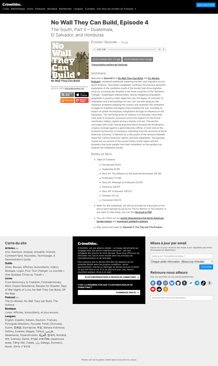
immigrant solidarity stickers (132, 221)
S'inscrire (206, 267)
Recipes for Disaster (48, 285)
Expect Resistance (23, 285)
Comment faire (14, 255)
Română (61, 335)
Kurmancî (56, 342)
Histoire (50, 251)
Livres (6, 9)
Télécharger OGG (138, 59)
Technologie (44, 255)
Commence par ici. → (127, 292)
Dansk (25, 338)
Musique (10, 270)
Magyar (30, 331)
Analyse (28, 251)
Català (30, 342)
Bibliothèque (18, 9)
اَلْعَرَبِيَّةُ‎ (42, 335)
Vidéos (54, 267)
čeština (9, 331)
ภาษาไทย (44, 338)
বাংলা (7, 338)
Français (52, 319)
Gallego (45, 342)
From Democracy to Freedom (22, 282)
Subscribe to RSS (67, 94)
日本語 (17, 327)
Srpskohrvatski (29, 335)
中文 (39, 327)
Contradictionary (51, 282)
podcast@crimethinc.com (74, 89)
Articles (10, 248)
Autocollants (41, 267)
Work (8, 285)
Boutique (52, 9)
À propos (90, 9)
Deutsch (41, 319)
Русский (36, 323)
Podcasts (40, 9)
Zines (8, 267)
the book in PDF (143, 212)
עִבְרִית (34, 338)
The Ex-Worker (14, 301)
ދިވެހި (37, 342)
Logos (20, 270)
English (9, 319)
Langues (78, 9)
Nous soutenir (206, 5)
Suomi (8, 327)
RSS (16, 248)
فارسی (49, 331)
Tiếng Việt (19, 342)
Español (19, 319)
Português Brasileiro (17, 323)
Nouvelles (30, 255)
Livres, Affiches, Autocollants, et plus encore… (32, 312)
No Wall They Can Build (130, 78)
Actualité (39, 251)
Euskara (19, 331)
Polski (45, 323)
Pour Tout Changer (36, 270)
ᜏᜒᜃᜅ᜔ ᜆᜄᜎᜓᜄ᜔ (21, 346)
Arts (7, 251)
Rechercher (65, 9)
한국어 (51, 335)
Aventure (16, 251)
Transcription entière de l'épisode (109, 64)
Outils (30, 9)
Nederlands (12, 335)
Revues (17, 267)
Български (29, 327)
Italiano (30, 319)
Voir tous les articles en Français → (116, 9)
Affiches (28, 267)
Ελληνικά (56, 323)
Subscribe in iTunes (82, 94)
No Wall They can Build (38, 301)
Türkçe (40, 331)
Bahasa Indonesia (54, 327)
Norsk (8, 346)
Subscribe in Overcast (67, 100)
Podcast (10, 297)
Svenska (15, 338)
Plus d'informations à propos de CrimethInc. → (112, 277)
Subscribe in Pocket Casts (82, 100)
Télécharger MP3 (106, 59)
